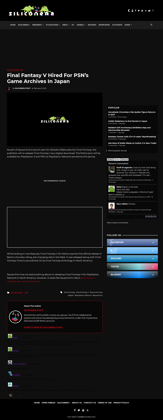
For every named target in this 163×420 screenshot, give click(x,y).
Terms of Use (105, 403)
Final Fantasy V (83, 292)
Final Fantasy (70, 292)
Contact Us (90, 403)
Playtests (117, 25)
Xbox (64, 25)
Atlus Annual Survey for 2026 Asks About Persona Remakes (129, 180)
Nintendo (37, 25)
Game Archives (97, 292)
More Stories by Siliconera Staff (43, 327)
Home (13, 25)
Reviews (92, 25)
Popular (124, 160)
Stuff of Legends (124, 167)
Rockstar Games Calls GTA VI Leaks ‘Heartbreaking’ (132, 137)
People (110, 160)
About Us (77, 403)
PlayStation (52, 25)
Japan (71, 295)
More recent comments (117, 223)
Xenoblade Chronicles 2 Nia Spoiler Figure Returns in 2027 (129, 197)
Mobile (80, 25)
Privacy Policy (121, 403)
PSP (21, 70)
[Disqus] (55, 364)
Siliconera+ (24, 25)
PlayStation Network (84, 295)
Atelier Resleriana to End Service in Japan (127, 121)
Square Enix (98, 295)
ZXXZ (119, 187)
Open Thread (48, 403)
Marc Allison (122, 204)
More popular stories (117, 150)
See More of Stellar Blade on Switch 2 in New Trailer (132, 143)
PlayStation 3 (13, 70)
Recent (117, 160)
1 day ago (119, 212)
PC (73, 25)
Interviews (104, 25)
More (127, 25)
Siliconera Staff (22, 88)
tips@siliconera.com (86, 417)
